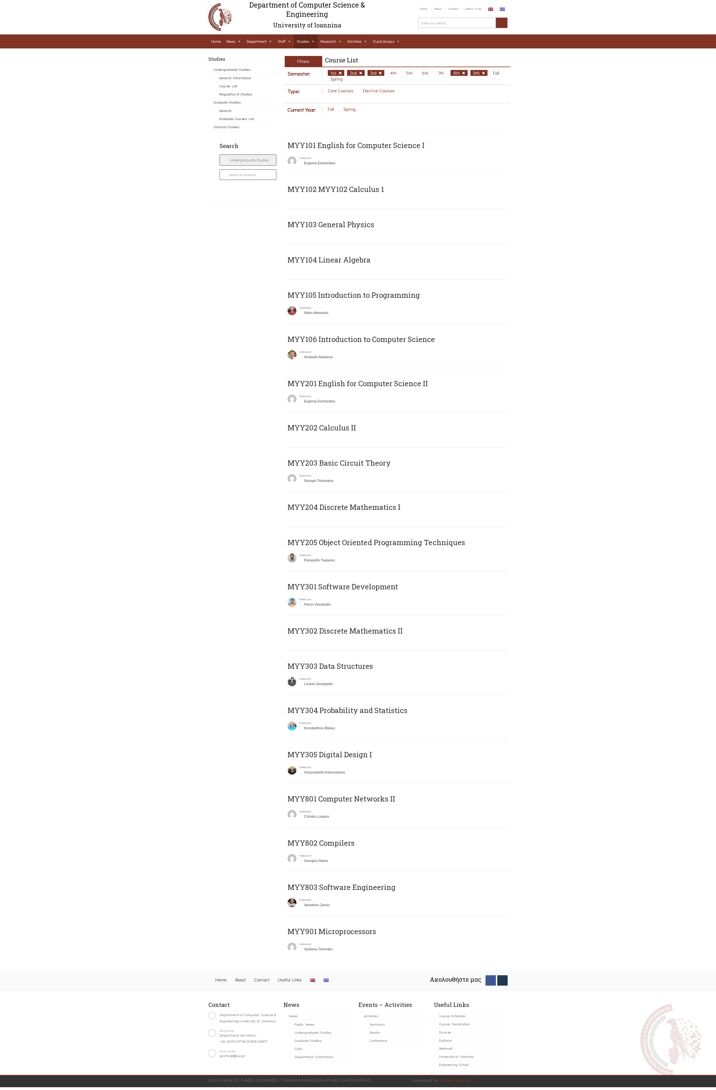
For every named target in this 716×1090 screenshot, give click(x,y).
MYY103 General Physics (331, 224)
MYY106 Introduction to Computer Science (361, 339)
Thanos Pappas (454, 1080)
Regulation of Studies (235, 94)
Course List (228, 85)
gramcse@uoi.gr (232, 1055)
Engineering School (453, 1064)
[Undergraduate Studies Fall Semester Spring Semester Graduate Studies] (248, 160)
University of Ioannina (456, 1056)
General (225, 110)
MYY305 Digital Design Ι (330, 754)
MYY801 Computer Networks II (341, 798)
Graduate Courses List (236, 118)
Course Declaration (454, 1023)
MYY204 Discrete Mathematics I (344, 507)
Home (423, 8)
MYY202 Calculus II (322, 427)
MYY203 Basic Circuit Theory (339, 463)
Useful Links (473, 8)
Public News (304, 1024)
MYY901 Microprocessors (332, 931)
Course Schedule (452, 1015)
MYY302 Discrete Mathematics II (345, 631)
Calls (298, 1048)
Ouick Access (383, 41)
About (438, 8)
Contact (453, 8)
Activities (354, 41)
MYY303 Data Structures (330, 666)
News (230, 41)
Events (374, 1032)
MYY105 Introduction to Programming (354, 295)
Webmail (446, 1048)
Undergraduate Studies (232, 69)
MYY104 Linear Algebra (329, 259)
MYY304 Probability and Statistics (348, 710)
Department (257, 41)
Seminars (377, 1024)
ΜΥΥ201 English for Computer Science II (358, 383)
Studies (303, 41)
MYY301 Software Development (343, 586)
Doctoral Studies (226, 126)
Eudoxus (445, 1040)
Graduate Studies (227, 102)
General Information (235, 77)
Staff (282, 41)
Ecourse (445, 1032)
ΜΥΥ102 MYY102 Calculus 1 (336, 189)
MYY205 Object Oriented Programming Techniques (376, 542)
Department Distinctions (314, 1056)
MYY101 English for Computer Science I (356, 145)
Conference (378, 1040)
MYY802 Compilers (321, 843)
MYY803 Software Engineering (341, 887)
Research (328, 41)
